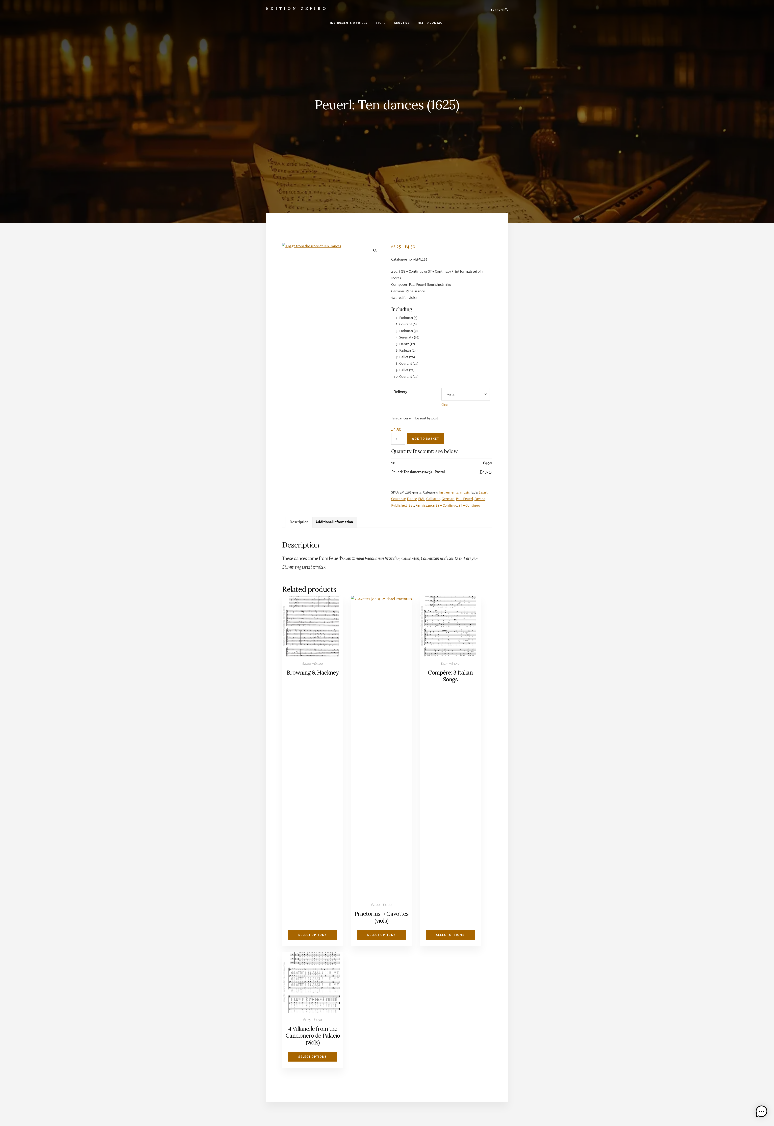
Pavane (479, 499)
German (448, 499)
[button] (375, 250)
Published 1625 (402, 505)
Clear (444, 404)
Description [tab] (298, 522)
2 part (483, 492)
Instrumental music (454, 492)
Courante (398, 499)
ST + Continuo (469, 505)
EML (421, 499)
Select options (312, 935)
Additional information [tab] (334, 522)
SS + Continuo (446, 505)
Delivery (400, 392)
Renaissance (424, 505)
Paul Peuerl (464, 499)
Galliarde (433, 499)
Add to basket (425, 438)
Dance (412, 499)
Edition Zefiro (297, 8)
